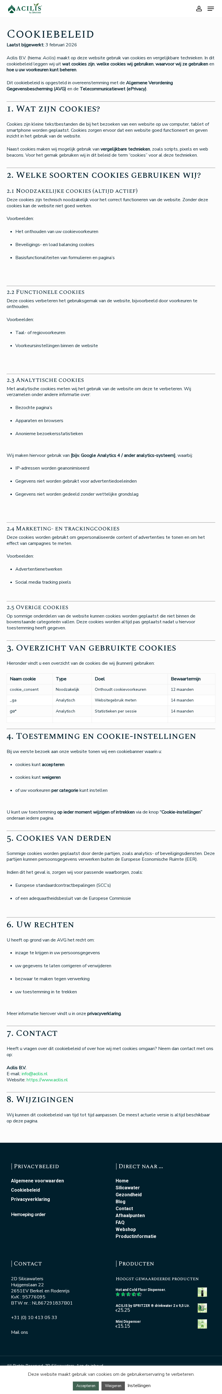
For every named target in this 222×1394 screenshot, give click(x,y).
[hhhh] (211, 9)
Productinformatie (136, 1236)
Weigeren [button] (113, 1385)
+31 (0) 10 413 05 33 (34, 1317)
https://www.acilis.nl (47, 1080)
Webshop (126, 1229)
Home (122, 1181)
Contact (124, 1208)
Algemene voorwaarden (37, 1181)
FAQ (120, 1222)
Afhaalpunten (130, 1215)
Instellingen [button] (139, 1385)
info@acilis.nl (35, 1074)
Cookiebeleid (25, 1190)
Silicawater (128, 1188)
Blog (120, 1201)
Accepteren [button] (85, 1385)
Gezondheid (129, 1194)
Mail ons (19, 1332)
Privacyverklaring (30, 1199)
